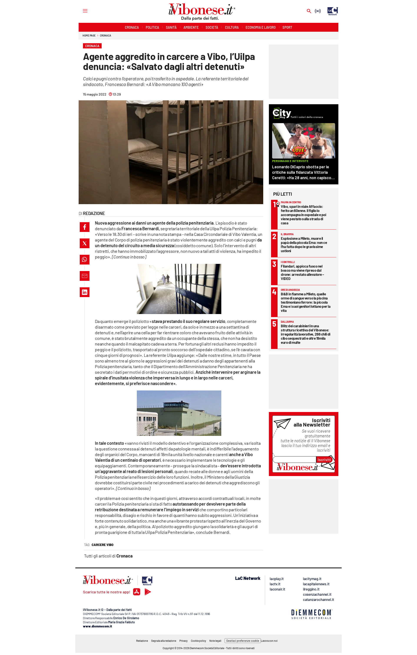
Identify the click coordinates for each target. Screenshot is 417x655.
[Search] (309, 11)
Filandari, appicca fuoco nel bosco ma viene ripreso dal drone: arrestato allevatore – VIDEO (302, 272)
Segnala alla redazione (163, 640)
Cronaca (105, 35)
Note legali (215, 640)
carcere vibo (102, 545)
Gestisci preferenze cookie (242, 640)
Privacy (183, 640)
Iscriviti (324, 459)
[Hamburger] (81, 10)
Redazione (142, 640)
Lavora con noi (269, 640)
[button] (84, 227)
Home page (89, 35)
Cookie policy (198, 640)
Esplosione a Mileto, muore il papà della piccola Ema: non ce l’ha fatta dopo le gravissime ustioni (304, 244)
